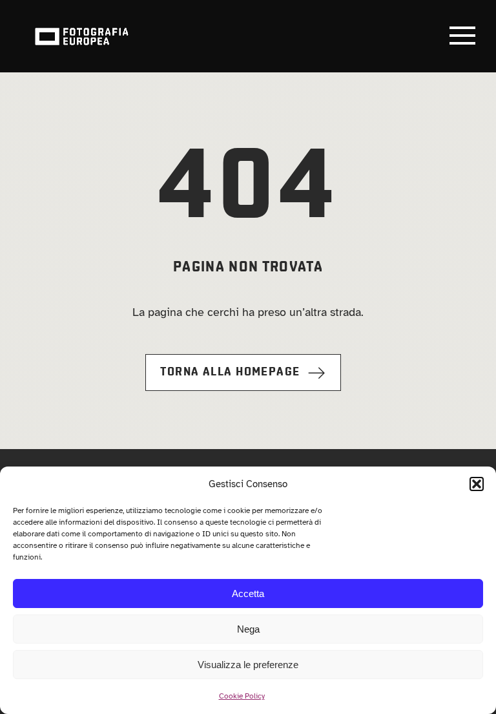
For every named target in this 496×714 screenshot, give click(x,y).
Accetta (248, 593)
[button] (476, 484)
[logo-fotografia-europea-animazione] (81, 26)
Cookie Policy (242, 695)
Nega (248, 629)
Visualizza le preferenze (248, 664)
